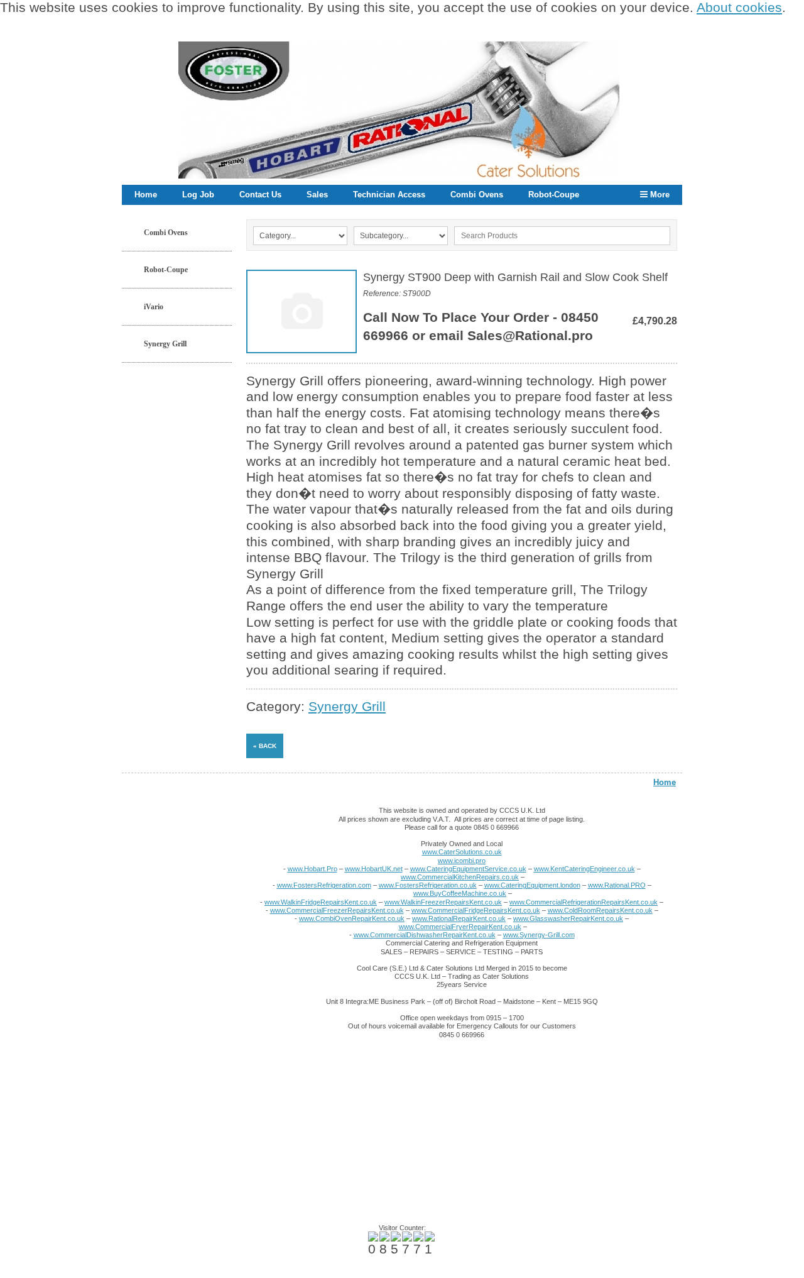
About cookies (739, 7)
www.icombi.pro (462, 860)
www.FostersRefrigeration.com (324, 885)
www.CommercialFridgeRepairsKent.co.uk (475, 910)
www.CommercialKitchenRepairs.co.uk (460, 877)
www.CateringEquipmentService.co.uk (468, 869)
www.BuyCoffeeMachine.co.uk (459, 893)
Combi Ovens (476, 194)
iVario (153, 306)
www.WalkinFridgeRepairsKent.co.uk (320, 902)
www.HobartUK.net (374, 869)
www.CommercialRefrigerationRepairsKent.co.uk (583, 902)
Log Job (198, 194)
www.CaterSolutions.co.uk (462, 852)
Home (145, 194)
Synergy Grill (165, 343)
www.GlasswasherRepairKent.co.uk (568, 918)
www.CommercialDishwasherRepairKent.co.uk (425, 935)
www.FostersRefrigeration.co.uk (428, 885)
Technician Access (389, 194)
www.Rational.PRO (617, 885)
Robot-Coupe (553, 194)
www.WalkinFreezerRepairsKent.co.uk (443, 902)
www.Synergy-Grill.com (539, 935)
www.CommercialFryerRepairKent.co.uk (460, 926)
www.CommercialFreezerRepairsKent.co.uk (337, 910)
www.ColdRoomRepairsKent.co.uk (600, 910)
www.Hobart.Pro (312, 869)
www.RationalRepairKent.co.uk (459, 918)
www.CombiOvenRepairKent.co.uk (352, 918)
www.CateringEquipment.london (532, 885)
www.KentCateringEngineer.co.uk (584, 869)
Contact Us (260, 194)
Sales (317, 194)
